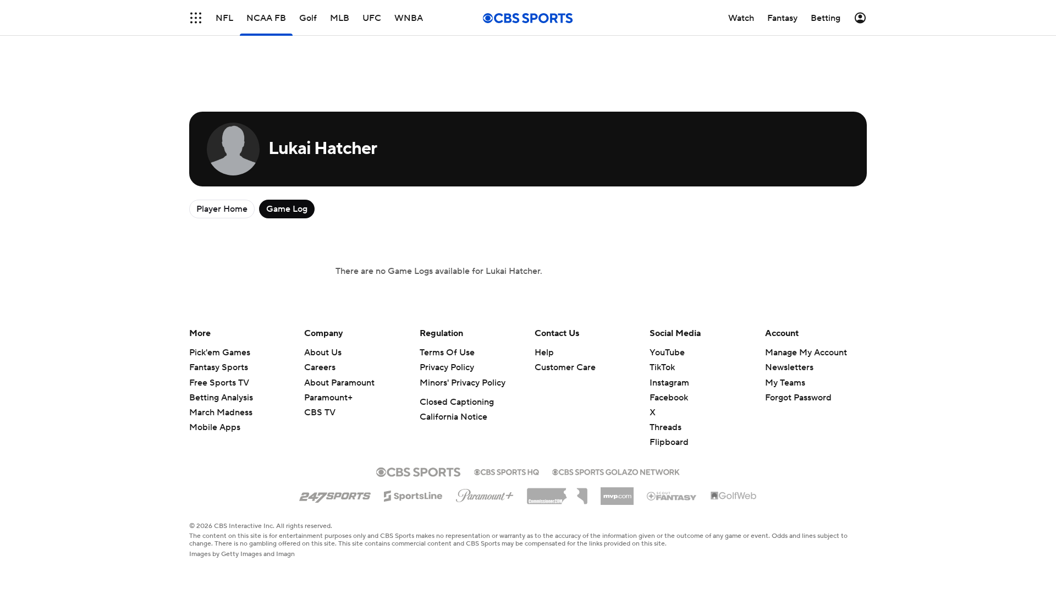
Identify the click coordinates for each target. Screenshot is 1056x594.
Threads (665, 427)
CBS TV (320, 412)
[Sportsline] (413, 494)
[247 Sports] (335, 493)
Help (544, 352)
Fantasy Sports (218, 367)
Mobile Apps (214, 427)
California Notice (453, 416)
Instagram (669, 382)
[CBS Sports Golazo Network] (616, 470)
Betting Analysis (221, 397)
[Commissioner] (557, 492)
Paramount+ (328, 397)
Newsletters (789, 367)
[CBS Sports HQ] (506, 470)
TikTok (662, 367)
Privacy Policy (447, 367)
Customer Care (565, 367)
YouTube (667, 352)
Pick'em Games (219, 352)
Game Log (286, 209)
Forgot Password (798, 397)
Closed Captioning (457, 402)
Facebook (669, 397)
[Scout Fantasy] (672, 495)
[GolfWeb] (734, 496)
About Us (323, 352)
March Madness (220, 412)
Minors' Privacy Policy (462, 382)
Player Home (222, 209)
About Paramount (339, 382)
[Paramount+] (485, 493)
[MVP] (617, 491)
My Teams (785, 382)
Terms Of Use (447, 352)
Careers (320, 367)
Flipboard (669, 442)
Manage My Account (806, 352)
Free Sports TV (219, 382)
